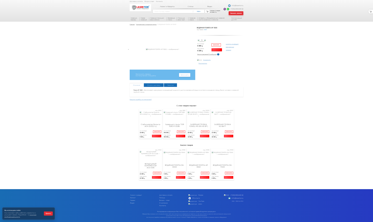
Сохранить (207, 60)
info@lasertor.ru (237, 5)
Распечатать (203, 63)
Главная (132, 24)
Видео (132, 203)
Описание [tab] (136, 85)
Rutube (200, 195)
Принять (48, 213)
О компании (163, 203)
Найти (198, 11)
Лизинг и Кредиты (167, 6)
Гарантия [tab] (170, 85)
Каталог (133, 197)
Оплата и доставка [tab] (153, 85)
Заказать (216, 45)
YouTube (201, 201)
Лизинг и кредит (136, 195)
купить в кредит (232, 44)
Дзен (200, 204)
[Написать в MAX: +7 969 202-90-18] (227, 195)
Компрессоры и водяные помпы (146, 24)
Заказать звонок (236, 13)
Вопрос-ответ (149, 1)
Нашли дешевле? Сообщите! (207, 54)
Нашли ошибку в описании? (141, 99)
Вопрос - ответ (164, 200)
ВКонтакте (196, 198)
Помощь (162, 197)
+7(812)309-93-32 (236, 9)
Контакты (159, 1)
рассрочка (230, 47)
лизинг (228, 50)
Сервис (132, 200)
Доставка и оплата (136, 1)
